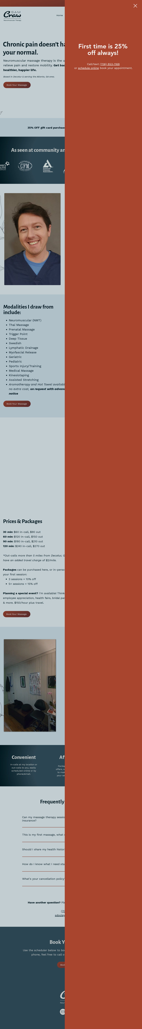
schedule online (88, 68)
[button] (135, 6)
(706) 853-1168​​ (110, 64)
